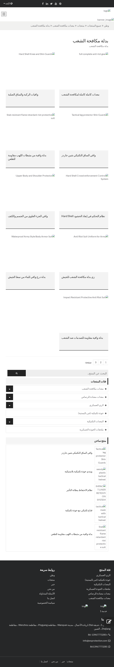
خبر (53, 584)
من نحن (51, 588)
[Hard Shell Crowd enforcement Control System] (83, 192)
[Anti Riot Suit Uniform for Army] (83, 253)
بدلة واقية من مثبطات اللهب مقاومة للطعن (27, 157)
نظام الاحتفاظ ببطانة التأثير (79, 490)
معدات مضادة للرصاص (92, 396)
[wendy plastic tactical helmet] (101, 474)
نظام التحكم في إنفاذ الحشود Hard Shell (83, 216)
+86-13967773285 (98, 634)
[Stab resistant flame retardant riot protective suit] (30, 131)
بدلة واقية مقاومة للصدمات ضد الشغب (82, 337)
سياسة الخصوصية (46, 602)
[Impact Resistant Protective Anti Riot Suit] (83, 314)
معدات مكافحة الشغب (63, 25)
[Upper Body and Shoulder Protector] (30, 192)
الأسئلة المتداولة (47, 593)
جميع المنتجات (94, 25)
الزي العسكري (96, 405)
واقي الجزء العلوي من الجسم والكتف (28, 216)
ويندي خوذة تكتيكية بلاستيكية (78, 471)
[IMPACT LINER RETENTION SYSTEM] (101, 492)
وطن (106, 25)
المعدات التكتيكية (95, 421)
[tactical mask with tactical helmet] (101, 513)
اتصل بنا (51, 598)
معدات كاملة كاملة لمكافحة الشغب (80, 94)
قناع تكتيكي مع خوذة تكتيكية (78, 510)
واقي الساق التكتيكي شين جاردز (78, 155)
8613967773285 (98, 646)
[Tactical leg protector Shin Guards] (83, 131)
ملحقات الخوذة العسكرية (92, 429)
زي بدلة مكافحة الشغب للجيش (78, 276)
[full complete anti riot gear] (83, 71)
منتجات (80, 25)
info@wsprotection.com (95, 640)
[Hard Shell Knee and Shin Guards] (30, 71)
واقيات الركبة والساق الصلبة (23, 94)
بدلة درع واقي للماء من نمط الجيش (27, 276)
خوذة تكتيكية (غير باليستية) (91, 413)
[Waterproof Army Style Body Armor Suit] (30, 253)
